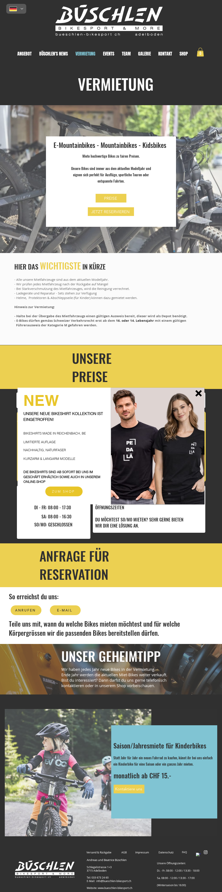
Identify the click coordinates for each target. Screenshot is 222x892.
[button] (198, 393)
